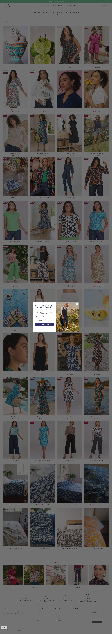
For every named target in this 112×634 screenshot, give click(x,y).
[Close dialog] (77, 304)
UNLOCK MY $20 (45, 324)
